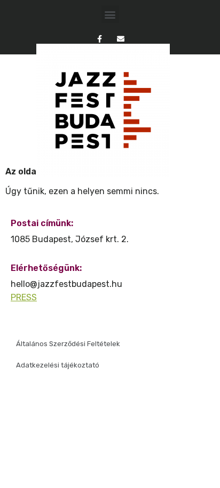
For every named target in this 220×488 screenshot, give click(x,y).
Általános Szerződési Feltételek (68, 344)
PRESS (24, 297)
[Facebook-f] (99, 38)
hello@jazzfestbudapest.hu (66, 284)
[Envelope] (120, 38)
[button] (110, 14)
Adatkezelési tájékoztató (57, 365)
